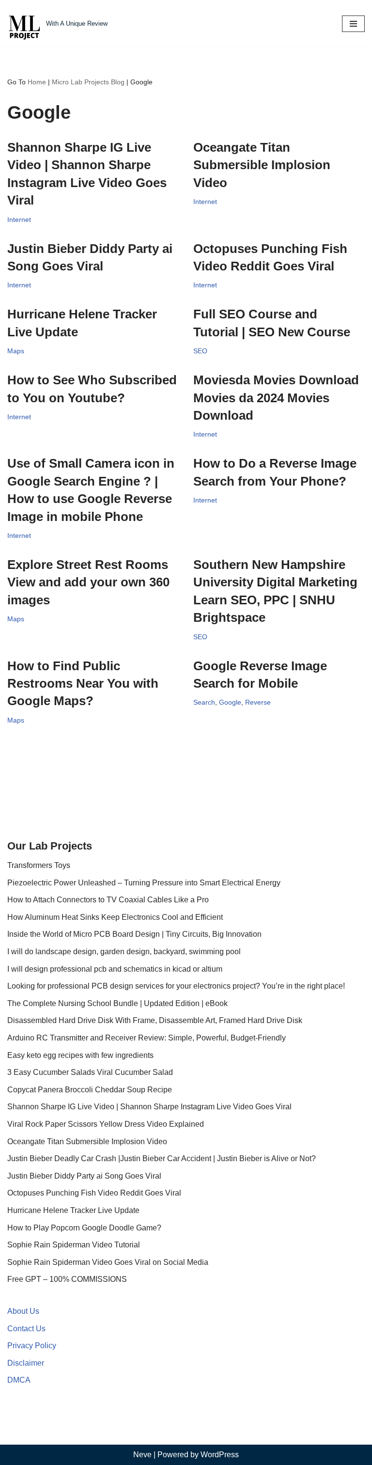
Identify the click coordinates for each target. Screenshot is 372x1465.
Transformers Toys (38, 865)
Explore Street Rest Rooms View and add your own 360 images (88, 582)
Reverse (258, 702)
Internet (19, 219)
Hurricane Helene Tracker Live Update (73, 1210)
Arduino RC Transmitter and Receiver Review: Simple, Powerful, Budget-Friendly (146, 1038)
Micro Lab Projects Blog (88, 82)
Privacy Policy (31, 1345)
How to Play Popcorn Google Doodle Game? (84, 1228)
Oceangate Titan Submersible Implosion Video (261, 165)
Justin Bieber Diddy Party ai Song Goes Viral (84, 1176)
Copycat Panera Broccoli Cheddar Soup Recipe (89, 1090)
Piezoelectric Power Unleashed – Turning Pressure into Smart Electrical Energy (143, 883)
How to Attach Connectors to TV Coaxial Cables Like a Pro (108, 900)
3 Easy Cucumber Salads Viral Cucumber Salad (90, 1072)
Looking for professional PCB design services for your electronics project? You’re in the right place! (176, 986)
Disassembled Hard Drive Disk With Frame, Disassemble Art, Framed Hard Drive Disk (154, 1020)
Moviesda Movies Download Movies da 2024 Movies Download (276, 398)
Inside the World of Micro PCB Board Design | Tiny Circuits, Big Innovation (134, 934)
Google (230, 702)
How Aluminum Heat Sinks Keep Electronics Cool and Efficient (115, 917)
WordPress (220, 1454)
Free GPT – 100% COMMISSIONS (67, 1279)
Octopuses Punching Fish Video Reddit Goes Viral (94, 1193)
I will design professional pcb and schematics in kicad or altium (114, 969)
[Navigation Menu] (353, 24)
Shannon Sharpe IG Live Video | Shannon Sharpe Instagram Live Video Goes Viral (149, 1107)
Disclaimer (25, 1363)
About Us (23, 1311)
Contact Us (26, 1328)
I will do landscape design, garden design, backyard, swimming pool (124, 951)
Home (37, 82)
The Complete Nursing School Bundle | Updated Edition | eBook (117, 1003)
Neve (142, 1454)
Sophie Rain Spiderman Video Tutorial (73, 1245)
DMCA (19, 1380)
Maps (15, 351)
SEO (200, 351)
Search (204, 702)
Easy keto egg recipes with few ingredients (80, 1055)
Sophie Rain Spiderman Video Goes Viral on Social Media (107, 1262)
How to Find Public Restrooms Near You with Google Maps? (82, 684)
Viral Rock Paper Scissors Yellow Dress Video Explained (105, 1124)
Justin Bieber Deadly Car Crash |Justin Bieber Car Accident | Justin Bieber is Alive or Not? (161, 1158)
